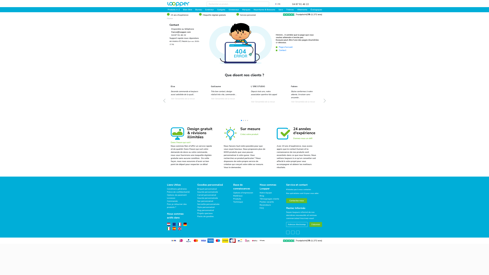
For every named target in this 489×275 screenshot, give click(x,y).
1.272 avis (316, 14)
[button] (241, 120)
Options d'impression (243, 192)
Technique (238, 202)
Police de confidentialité (178, 192)
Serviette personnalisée (208, 204)
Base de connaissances (241, 186)
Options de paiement (177, 195)
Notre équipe (266, 192)
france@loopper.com (181, 32)
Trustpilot (303, 14)
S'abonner (315, 224)
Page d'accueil (286, 47)
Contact (282, 50)
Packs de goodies (205, 216)
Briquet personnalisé (207, 189)
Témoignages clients (269, 198)
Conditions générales (177, 189)
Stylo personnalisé (206, 207)
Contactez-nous (296, 200)
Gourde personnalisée (207, 192)
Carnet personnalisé (206, 195)
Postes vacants (267, 202)
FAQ (262, 208)
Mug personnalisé (205, 210)
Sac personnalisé (205, 201)
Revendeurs (265, 205)
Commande (172, 201)
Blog (262, 195)
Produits (237, 198)
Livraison (171, 198)
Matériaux (238, 195)
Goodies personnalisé (210, 185)
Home (170, 18)
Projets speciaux (205, 213)
